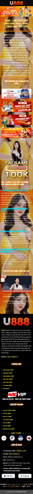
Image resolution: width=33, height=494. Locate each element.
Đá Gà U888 (7, 426)
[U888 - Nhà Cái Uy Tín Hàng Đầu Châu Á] (16, 3)
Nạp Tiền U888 (8, 379)
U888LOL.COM (21, 451)
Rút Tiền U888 (7, 382)
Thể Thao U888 (8, 420)
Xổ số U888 (6, 423)
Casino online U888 (9, 410)
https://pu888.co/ (12, 357)
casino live (19, 40)
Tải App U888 (7, 385)
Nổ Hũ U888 (7, 413)
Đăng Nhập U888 (8, 376)
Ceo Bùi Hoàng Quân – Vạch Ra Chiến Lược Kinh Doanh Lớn (16, 297)
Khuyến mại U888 (8, 429)
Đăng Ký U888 (7, 373)
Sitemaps (6, 388)
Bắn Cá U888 (7, 416)
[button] (2, 3)
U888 (3, 330)
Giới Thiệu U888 (8, 370)
